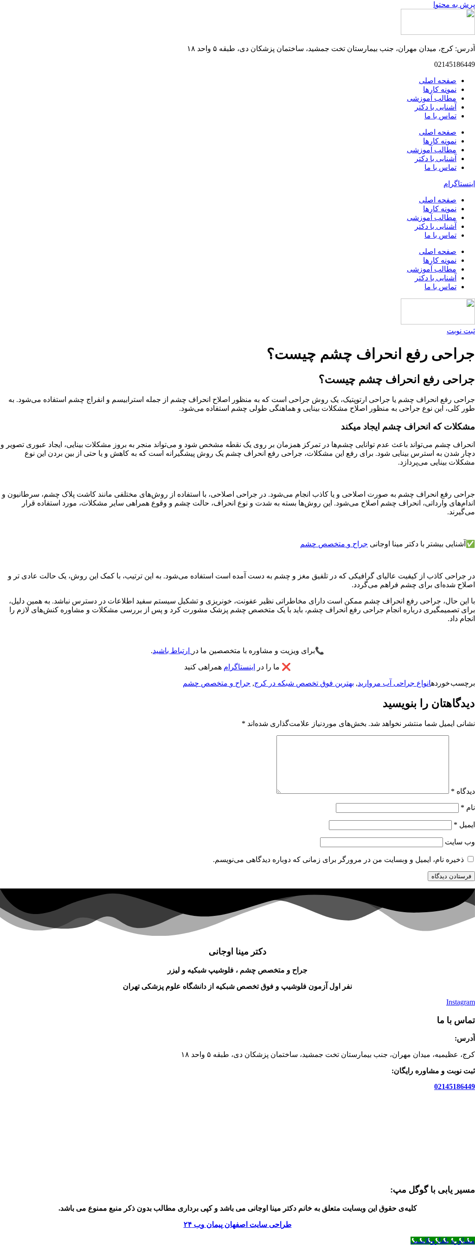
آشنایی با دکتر (435, 107)
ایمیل (464, 825)
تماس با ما (440, 116)
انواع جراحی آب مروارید (394, 683)
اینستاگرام (239, 667)
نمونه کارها (439, 89)
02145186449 (454, 1086)
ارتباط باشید (172, 651)
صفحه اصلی (437, 80)
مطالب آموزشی (431, 98)
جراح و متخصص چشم (334, 544)
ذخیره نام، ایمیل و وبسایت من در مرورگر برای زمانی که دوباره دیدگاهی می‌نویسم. (338, 859)
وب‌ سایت (460, 842)
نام (468, 807)
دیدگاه (463, 791)
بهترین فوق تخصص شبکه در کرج (304, 683)
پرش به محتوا (454, 4)
